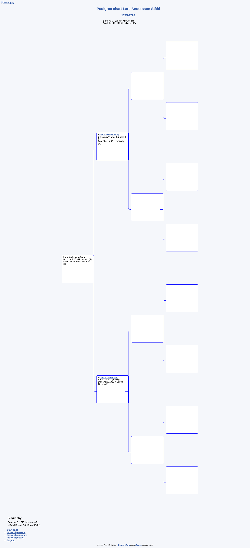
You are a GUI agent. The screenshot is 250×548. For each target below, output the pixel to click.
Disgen (138, 545)
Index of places (15, 537)
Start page (12, 530)
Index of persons (16, 532)
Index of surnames (17, 535)
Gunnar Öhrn (124, 545)
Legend (11, 540)
